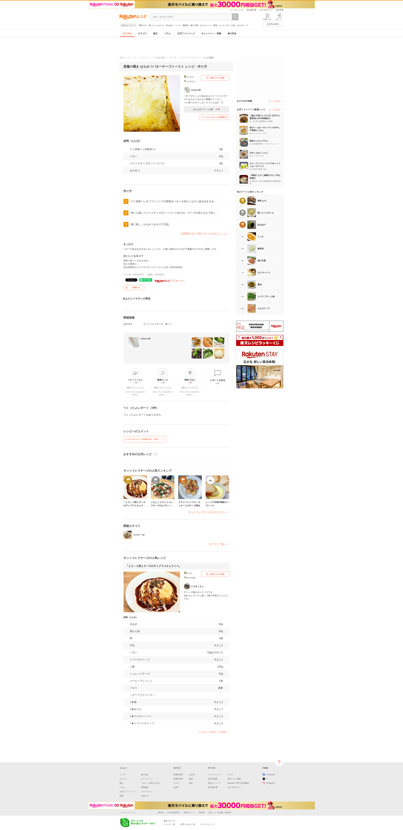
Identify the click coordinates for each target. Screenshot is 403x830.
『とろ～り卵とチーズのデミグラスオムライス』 (153, 566)
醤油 (215, 25)
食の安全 (232, 33)
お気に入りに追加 (216, 78)
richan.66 (145, 338)
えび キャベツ (206, 25)
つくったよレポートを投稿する (214, 117)
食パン (168, 324)
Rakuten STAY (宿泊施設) (238, 783)
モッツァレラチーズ (189, 57)
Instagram (270, 783)
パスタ (176, 783)
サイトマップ (146, 779)
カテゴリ (142, 33)
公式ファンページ (186, 33)
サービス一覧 (169, 824)
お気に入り (267, 19)
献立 (155, 33)
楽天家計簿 (251, 10)
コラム (167, 33)
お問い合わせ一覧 (187, 824)
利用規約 (145, 787)
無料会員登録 (274, 24)
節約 (191, 783)
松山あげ (169, 25)
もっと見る (274, 101)
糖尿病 (185, 25)
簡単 (191, 779)
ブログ (230, 774)
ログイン (279, 19)
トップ (122, 774)
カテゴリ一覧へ (217, 544)
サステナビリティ (207, 824)
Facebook (270, 774)
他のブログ (180, 281)
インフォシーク (237, 10)
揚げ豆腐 (194, 25)
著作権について (189, 812)
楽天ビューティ (214, 783)
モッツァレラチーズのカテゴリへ (207, 512)
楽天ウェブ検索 (234, 779)
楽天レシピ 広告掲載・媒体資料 (220, 812)
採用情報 (202, 812)
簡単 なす (143, 25)
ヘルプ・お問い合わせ (150, 783)
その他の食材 (159, 57)
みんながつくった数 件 (206, 109)
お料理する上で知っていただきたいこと (203, 233)
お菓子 (176, 787)
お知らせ (145, 796)
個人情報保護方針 (173, 812)
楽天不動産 (213, 779)
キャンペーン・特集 (211, 33)
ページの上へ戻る (279, 762)
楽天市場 (279, 10)
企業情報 (160, 812)
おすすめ (127, 33)
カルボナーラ (242, 25)
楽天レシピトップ (128, 57)
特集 (121, 796)
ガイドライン (146, 791)
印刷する (136, 287)
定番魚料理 (178, 779)
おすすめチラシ (266, 10)
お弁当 (192, 774)
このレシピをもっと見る (212, 732)
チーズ (173, 57)
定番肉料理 (178, 774)
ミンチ (178, 25)
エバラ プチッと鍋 (227, 25)
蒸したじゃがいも (156, 25)
